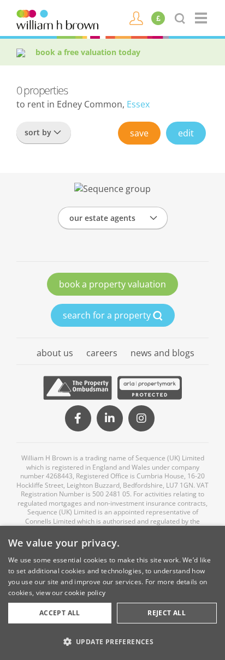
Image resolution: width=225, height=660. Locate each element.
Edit (186, 133)
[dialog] (112, 593)
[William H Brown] (57, 19)
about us (55, 353)
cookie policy (84, 592)
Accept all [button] (59, 612)
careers (101, 353)
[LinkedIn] (110, 418)
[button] (112, 641)
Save (139, 133)
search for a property (108, 315)
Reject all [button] (166, 612)
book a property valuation (112, 284)
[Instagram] (141, 418)
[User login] (136, 17)
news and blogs (162, 353)
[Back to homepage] (202, 18)
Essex (138, 104)
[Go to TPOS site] (77, 388)
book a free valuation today (87, 52)
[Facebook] (78, 418)
